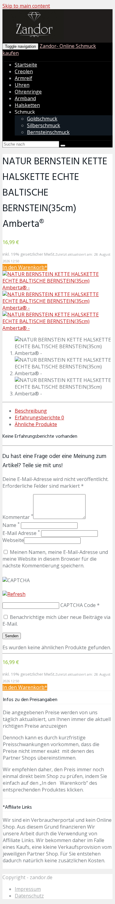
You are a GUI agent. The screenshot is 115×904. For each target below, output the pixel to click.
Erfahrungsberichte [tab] (39, 417)
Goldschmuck (42, 118)
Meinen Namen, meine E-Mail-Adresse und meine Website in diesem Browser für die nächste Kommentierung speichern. (55, 559)
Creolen (24, 71)
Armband (25, 98)
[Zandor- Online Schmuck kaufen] (33, 39)
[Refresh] (13, 594)
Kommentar (17, 517)
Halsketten (27, 105)
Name (11, 525)
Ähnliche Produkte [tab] (36, 424)
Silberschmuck (43, 125)
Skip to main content (26, 5)
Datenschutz (29, 895)
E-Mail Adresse (21, 533)
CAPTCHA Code (78, 605)
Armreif (23, 78)
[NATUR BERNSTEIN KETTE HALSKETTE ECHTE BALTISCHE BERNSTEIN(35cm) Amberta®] (57, 287)
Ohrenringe (28, 91)
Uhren (22, 85)
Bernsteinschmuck (48, 132)
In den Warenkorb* (24, 267)
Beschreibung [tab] (31, 410)
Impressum (28, 889)
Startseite (26, 64)
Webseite (13, 540)
